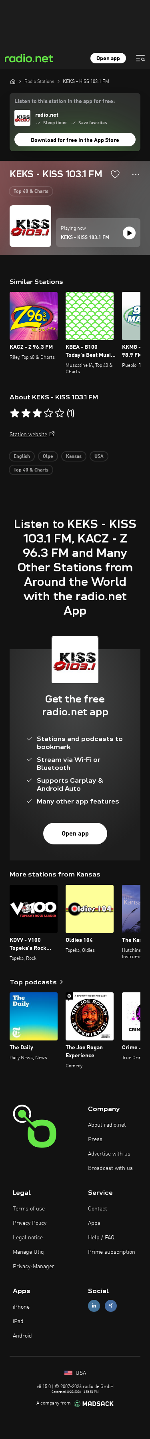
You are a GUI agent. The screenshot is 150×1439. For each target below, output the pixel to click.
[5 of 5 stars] (59, 413)
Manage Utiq (28, 1252)
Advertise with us (109, 1154)
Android (22, 1336)
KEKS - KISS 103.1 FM (85, 237)
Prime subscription (111, 1252)
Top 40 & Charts (31, 191)
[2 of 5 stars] (26, 413)
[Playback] (129, 233)
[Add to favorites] (115, 174)
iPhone (21, 1307)
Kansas (74, 456)
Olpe (48, 456)
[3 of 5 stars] (37, 413)
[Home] (13, 81)
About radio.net (107, 1125)
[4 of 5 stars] (48, 413)
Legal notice (28, 1238)
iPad (18, 1321)
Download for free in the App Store (75, 140)
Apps (94, 1223)
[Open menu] (140, 58)
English (22, 456)
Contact (97, 1209)
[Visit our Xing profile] (111, 1305)
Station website (28, 434)
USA (99, 456)
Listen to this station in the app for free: (64, 101)
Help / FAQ (101, 1238)
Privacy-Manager (33, 1266)
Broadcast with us (110, 1168)
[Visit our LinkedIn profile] (94, 1305)
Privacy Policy (29, 1223)
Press (95, 1139)
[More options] (135, 174)
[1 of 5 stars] (14, 413)
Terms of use (29, 1209)
